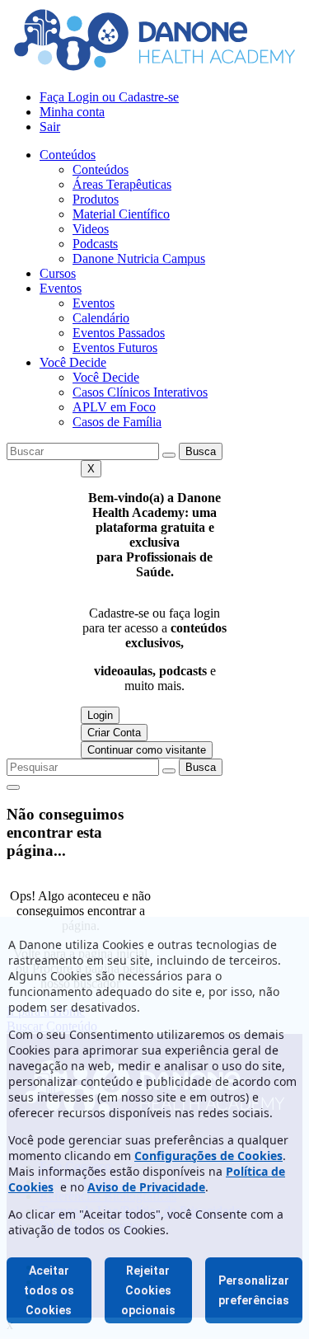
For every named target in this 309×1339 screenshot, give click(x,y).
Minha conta (72, 112)
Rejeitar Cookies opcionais (148, 1290)
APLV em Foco (114, 407)
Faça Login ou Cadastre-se (109, 97)
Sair (50, 127)
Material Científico (121, 214)
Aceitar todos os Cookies (49, 1290)
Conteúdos (68, 155)
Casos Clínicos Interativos (140, 392)
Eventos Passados (119, 333)
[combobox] (83, 451)
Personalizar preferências (253, 1290)
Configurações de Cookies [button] (208, 1155)
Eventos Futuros (115, 348)
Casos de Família (117, 422)
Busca (200, 451)
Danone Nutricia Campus (139, 258)
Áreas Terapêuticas (122, 184)
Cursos (58, 273)
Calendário (101, 318)
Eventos (61, 288)
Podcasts (95, 244)
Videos (91, 229)
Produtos (96, 199)
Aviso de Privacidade (146, 1187)
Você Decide (73, 362)
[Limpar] (169, 455)
